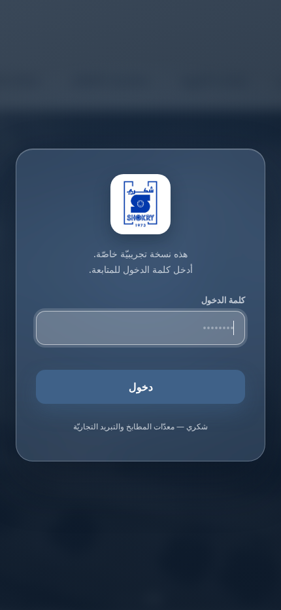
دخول (141, 387)
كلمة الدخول (223, 300)
